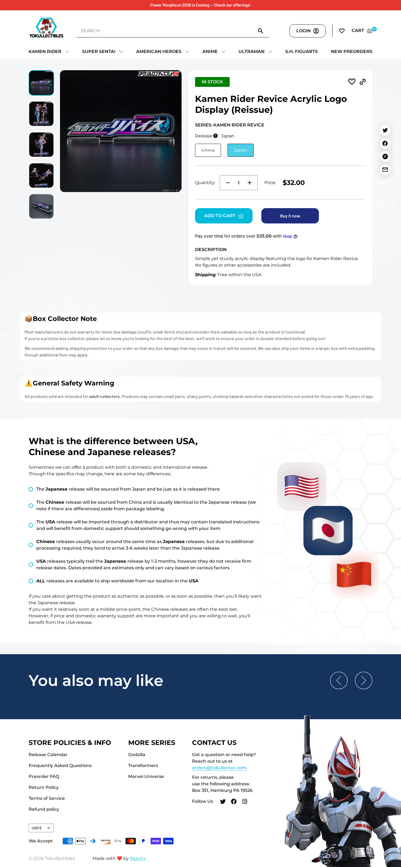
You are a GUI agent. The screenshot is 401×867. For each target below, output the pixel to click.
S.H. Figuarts (301, 51)
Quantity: (205, 182)
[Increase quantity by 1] (251, 183)
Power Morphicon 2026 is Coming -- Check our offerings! (200, 4)
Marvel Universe (146, 776)
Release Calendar (48, 754)
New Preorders (351, 51)
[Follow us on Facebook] (234, 802)
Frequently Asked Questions (60, 765)
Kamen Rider (45, 51)
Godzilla (136, 754)
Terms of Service (47, 798)
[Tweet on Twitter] (385, 130)
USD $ (36, 827)
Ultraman (251, 51)
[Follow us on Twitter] (223, 802)
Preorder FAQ (44, 776)
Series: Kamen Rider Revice (229, 125)
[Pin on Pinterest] (385, 156)
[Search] (261, 30)
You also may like (96, 680)
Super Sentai (98, 51)
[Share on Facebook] (385, 143)
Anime (210, 51)
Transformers (143, 765)
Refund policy (44, 809)
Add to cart (219, 215)
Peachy (138, 858)
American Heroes (158, 51)
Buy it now (290, 215)
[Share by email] (385, 169)
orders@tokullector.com (219, 767)
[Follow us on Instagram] (244, 802)
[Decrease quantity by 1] (226, 183)
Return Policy (44, 787)
